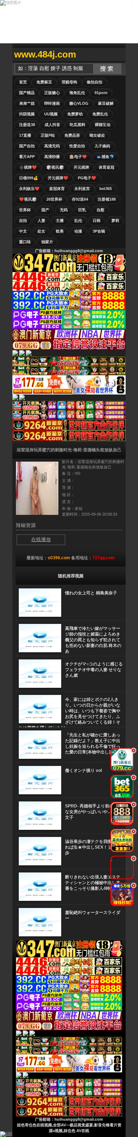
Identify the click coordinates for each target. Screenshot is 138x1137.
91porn (101, 93)
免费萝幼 (75, 114)
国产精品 (27, 93)
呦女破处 (97, 135)
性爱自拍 (77, 146)
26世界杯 (54, 199)
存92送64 (80, 199)
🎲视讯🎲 (55, 167)
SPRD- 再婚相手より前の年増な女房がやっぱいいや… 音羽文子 (93, 812)
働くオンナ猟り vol (83, 770)
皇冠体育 (57, 188)
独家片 (47, 242)
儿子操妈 (102, 146)
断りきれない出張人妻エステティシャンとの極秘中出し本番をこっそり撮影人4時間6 (92, 883)
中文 (23, 231)
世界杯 (25, 210)
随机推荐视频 (71, 575)
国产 (45, 210)
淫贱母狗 (69, 82)
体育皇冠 (106, 167)
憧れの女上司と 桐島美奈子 (91, 593)
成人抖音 (52, 125)
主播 (60, 220)
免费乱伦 (100, 114)
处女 (41, 231)
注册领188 (107, 199)
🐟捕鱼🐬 (105, 156)
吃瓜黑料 (77, 125)
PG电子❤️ (87, 178)
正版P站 (48, 135)
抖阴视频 (27, 114)
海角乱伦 (77, 93)
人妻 (41, 220)
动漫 (78, 231)
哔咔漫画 (52, 103)
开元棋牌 (81, 167)
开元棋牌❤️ (58, 178)
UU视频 (51, 114)
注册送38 (27, 125)
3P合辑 (99, 231)
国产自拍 (27, 146)
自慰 (100, 210)
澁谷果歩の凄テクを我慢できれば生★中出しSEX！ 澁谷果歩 (93, 847)
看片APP (27, 156)
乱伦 (78, 220)
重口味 (25, 242)
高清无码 (52, 146)
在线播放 (41, 539)
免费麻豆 (44, 82)
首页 (23, 82)
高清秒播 (52, 156)
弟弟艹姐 (27, 103)
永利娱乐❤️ (29, 188)
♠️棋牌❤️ (28, 167)
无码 (64, 210)
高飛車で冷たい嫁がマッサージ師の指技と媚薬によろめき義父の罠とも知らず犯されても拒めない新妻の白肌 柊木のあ (93, 640)
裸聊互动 (102, 125)
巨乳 (82, 210)
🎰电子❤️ (78, 156)
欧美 (60, 231)
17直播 (25, 135)
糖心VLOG (78, 103)
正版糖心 (52, 93)
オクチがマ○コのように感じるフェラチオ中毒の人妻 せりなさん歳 (94, 670)
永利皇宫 (82, 188)
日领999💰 (28, 178)
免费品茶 (72, 135)
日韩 (96, 220)
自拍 (23, 220)
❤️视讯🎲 (28, 199)
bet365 (105, 188)
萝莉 (115, 220)
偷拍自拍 (94, 82)
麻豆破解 (106, 103)
